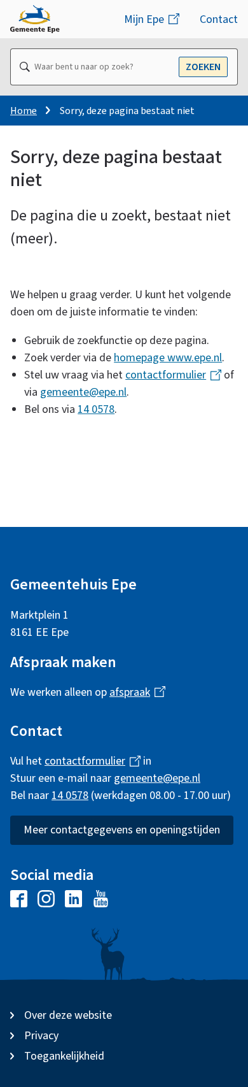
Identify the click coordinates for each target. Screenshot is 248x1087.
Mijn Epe (147, 24)
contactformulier (168, 375)
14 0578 (96, 409)
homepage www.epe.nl (168, 358)
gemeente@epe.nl (83, 392)
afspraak (132, 692)
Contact (219, 19)
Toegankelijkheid (64, 1056)
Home (23, 111)
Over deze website (68, 1015)
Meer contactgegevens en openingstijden (122, 830)
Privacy (41, 1036)
